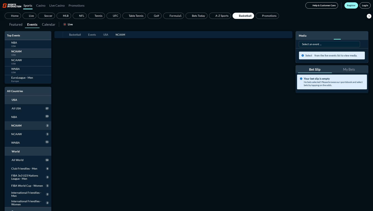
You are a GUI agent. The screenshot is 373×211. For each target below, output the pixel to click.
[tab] (16, 24)
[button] (369, 16)
